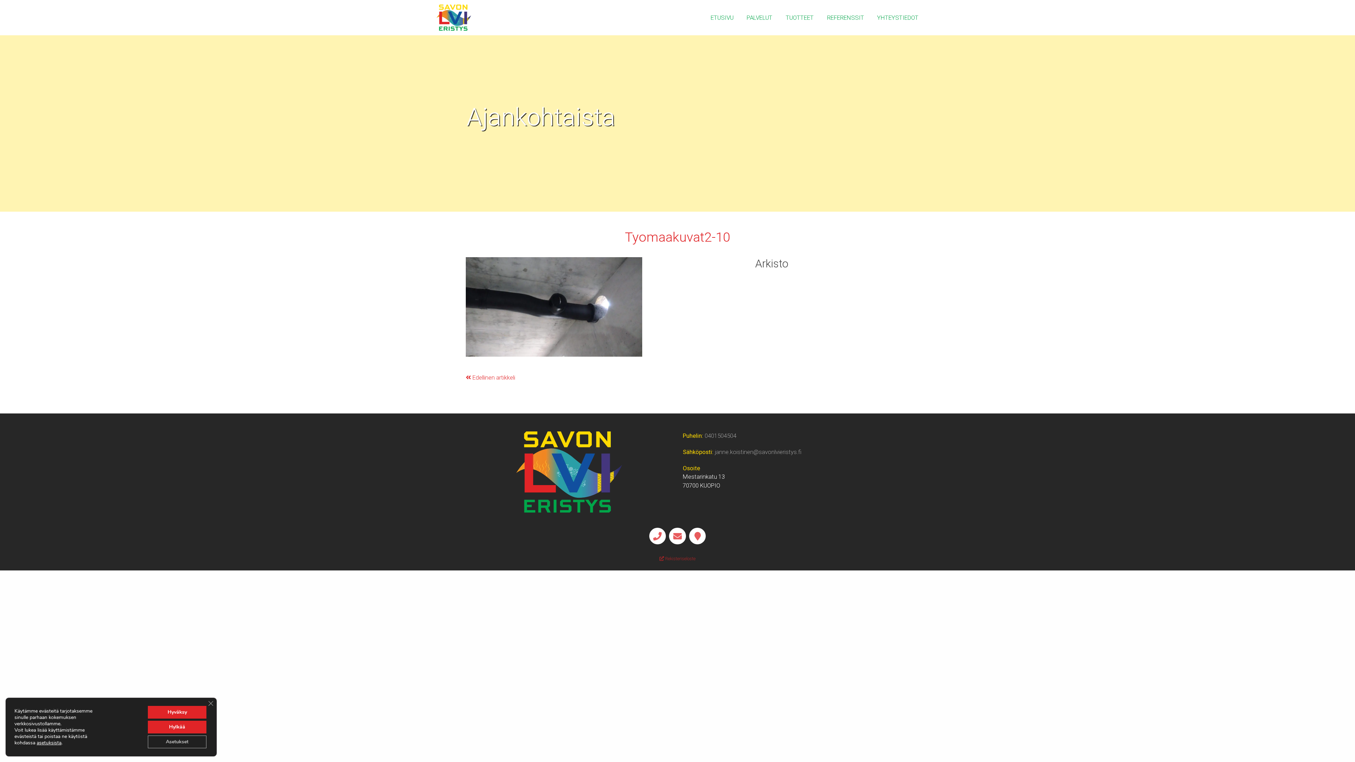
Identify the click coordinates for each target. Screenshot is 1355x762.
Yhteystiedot (898, 17)
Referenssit (845, 17)
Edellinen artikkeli (493, 377)
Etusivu (722, 17)
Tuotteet (800, 17)
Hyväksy (177, 712)
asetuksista (49, 743)
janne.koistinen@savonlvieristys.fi (758, 451)
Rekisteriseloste (679, 558)
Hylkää (177, 727)
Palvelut (759, 17)
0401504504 (720, 435)
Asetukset (177, 741)
